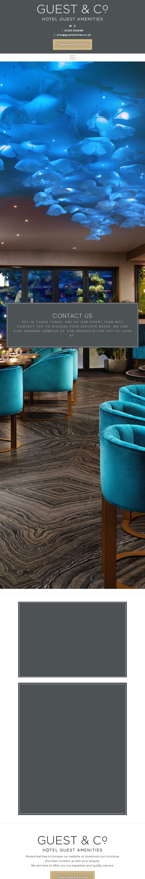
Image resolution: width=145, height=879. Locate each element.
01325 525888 (73, 30)
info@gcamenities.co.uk (74, 35)
